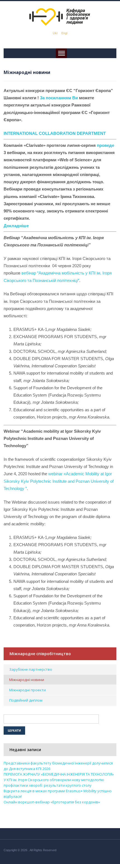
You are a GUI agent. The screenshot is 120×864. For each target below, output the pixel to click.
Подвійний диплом (25, 700)
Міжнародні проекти (27, 689)
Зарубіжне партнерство (30, 669)
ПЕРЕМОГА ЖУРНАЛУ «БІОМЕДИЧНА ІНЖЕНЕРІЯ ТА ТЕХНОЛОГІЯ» (59, 774)
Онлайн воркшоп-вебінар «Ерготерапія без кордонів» (52, 801)
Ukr (55, 33)
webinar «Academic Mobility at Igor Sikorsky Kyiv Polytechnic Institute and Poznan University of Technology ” (59, 481)
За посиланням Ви (59, 97)
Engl (64, 33)
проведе (105, 145)
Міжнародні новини (26, 679)
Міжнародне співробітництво (40, 653)
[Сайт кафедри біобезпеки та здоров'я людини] (60, 16)
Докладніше (16, 225)
